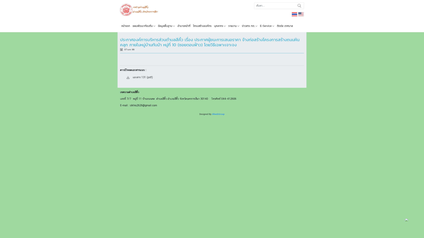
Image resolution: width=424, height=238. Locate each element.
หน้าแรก (125, 26)
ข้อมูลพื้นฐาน (165, 26)
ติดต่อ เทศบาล (285, 26)
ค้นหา (299, 6)
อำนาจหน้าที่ (184, 26)
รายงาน (232, 26)
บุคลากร (218, 26)
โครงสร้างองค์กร (202, 26)
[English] (301, 14)
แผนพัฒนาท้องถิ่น (143, 26)
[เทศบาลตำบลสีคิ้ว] (140, 9)
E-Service (266, 26)
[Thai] (294, 14)
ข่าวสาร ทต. (248, 26)
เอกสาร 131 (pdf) (142, 77)
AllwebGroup (218, 114)
